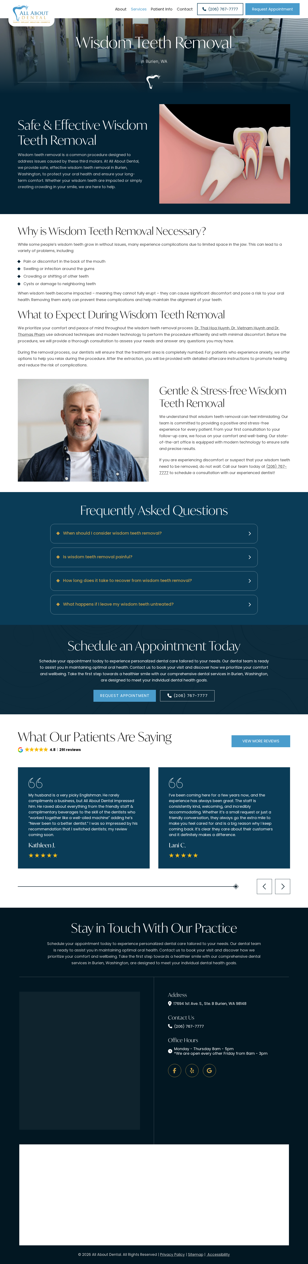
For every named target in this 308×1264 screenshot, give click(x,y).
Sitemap (195, 1254)
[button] (154, 533)
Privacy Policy (172, 1254)
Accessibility (218, 1254)
